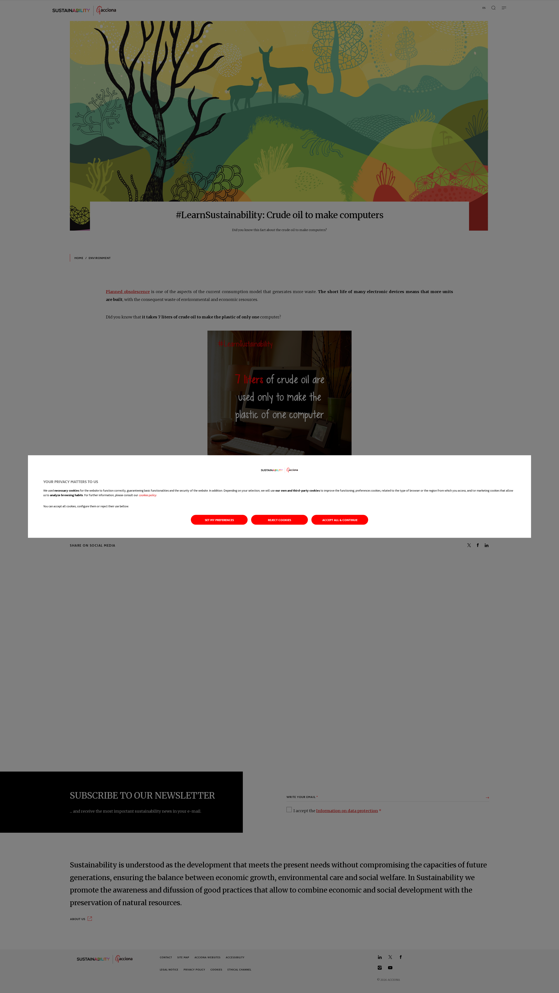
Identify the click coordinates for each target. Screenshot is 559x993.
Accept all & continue (339, 520)
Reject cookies (279, 520)
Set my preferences (219, 520)
